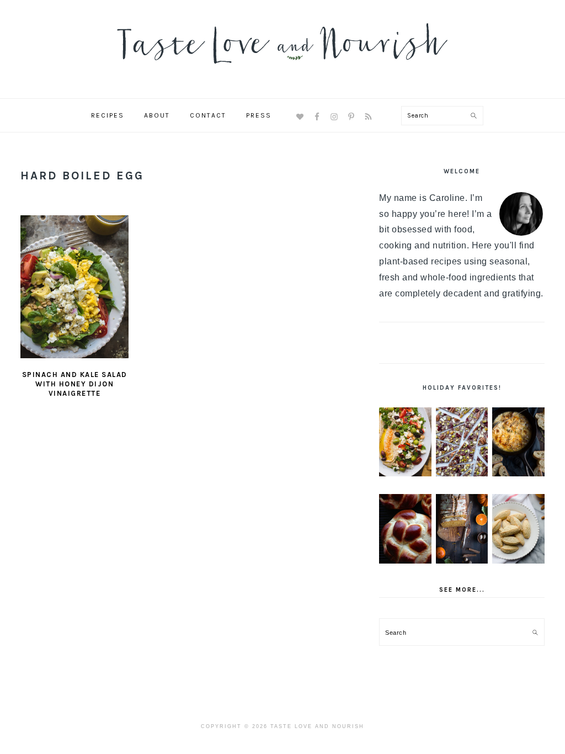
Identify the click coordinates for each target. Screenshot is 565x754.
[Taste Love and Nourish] (282, 71)
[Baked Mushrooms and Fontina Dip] (518, 442)
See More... (462, 589)
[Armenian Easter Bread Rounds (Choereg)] (405, 529)
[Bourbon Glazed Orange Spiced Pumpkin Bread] (462, 529)
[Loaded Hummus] (405, 442)
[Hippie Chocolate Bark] (462, 442)
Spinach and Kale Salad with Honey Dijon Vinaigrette (74, 383)
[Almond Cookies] (518, 529)
